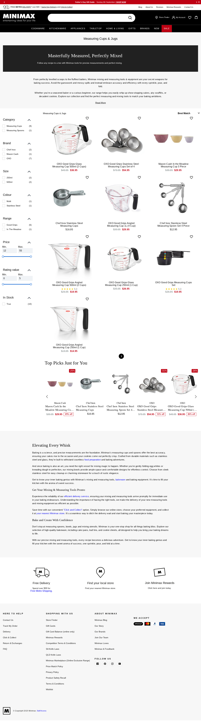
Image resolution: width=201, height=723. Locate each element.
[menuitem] (17, 126)
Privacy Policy (52, 672)
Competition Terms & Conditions (61, 643)
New (156, 28)
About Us (149, 7)
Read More (100, 103)
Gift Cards (50, 626)
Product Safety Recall (56, 678)
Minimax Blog (101, 620)
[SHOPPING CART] (196, 17)
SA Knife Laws (52, 649)
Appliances (78, 28)
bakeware (120, 479)
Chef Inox (11, 149)
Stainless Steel (13, 205)
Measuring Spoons (15, 130)
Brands (145, 28)
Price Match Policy (54, 666)
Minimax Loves (102, 643)
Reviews (159, 7)
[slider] (3, 257)
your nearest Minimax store (50, 513)
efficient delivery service (76, 496)
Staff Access (41, 711)
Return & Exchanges (12, 643)
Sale (167, 28)
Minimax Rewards (174, 7)
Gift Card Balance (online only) (60, 631)
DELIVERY (26, 7)
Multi (9, 201)
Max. (20, 247)
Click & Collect (66, 7)
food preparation (92, 459)
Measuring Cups (14, 126)
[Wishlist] (190, 17)
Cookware (38, 28)
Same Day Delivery (49, 7)
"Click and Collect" (72, 510)
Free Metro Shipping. (41, 591)
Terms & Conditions (55, 684)
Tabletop (96, 28)
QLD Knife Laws (53, 655)
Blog (140, 7)
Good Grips (12, 225)
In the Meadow (14, 229)
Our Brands (100, 631)
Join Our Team (101, 637)
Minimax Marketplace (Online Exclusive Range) (68, 660)
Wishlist (49, 689)
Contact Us (188, 7)
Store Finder (52, 620)
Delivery (6, 631)
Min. (4, 247)
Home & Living (115, 28)
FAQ (5, 649)
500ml (9, 182)
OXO (9, 158)
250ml (9, 177)
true (9, 304)
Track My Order (10, 626)
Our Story (99, 626)
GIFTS (132, 28)
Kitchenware (57, 28)
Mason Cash (12, 154)
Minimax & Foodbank (104, 649)
